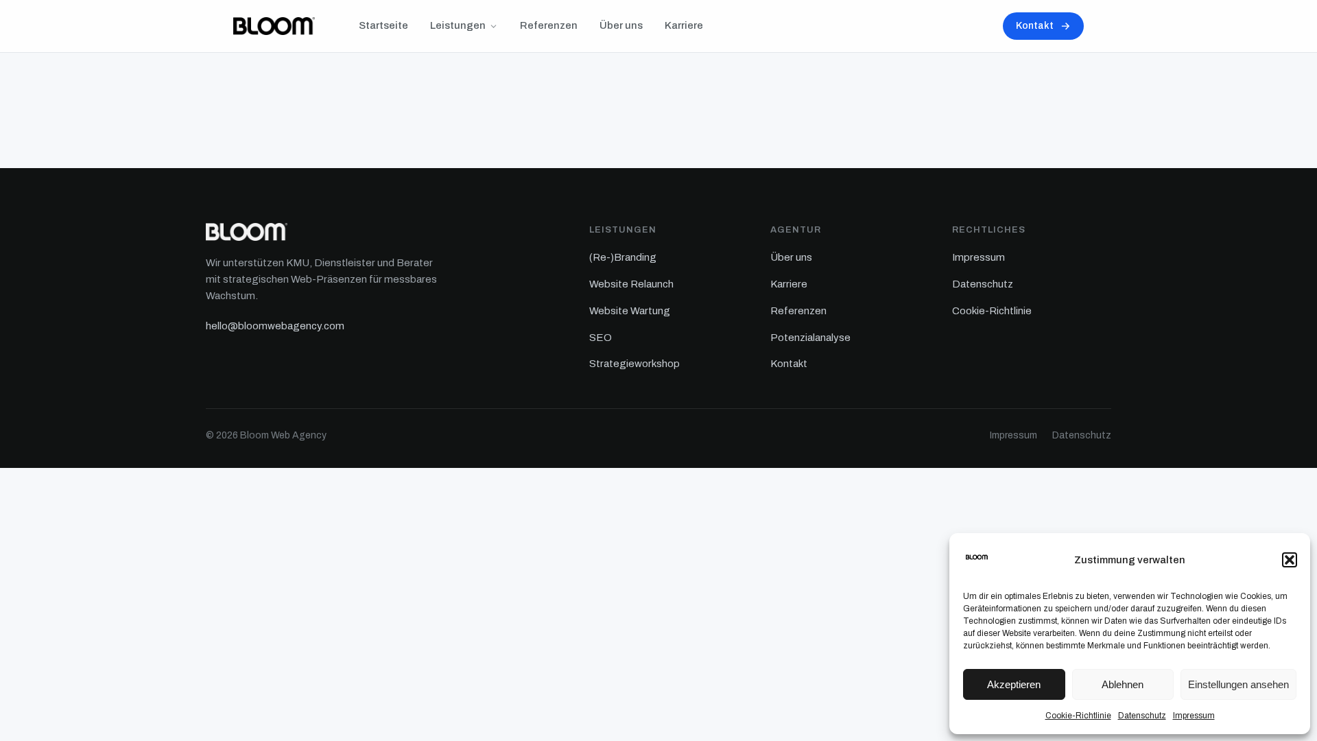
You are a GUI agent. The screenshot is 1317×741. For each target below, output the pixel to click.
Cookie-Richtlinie (1078, 715)
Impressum (1194, 715)
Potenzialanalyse (810, 337)
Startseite (383, 25)
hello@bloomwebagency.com (275, 325)
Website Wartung (629, 310)
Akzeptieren (1014, 684)
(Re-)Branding (622, 257)
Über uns (621, 25)
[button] (1289, 560)
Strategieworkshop (634, 363)
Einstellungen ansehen (1238, 684)
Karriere (684, 25)
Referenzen (549, 25)
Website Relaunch (631, 284)
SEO (600, 337)
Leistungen (458, 25)
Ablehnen (1122, 684)
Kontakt (1035, 26)
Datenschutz (1142, 715)
